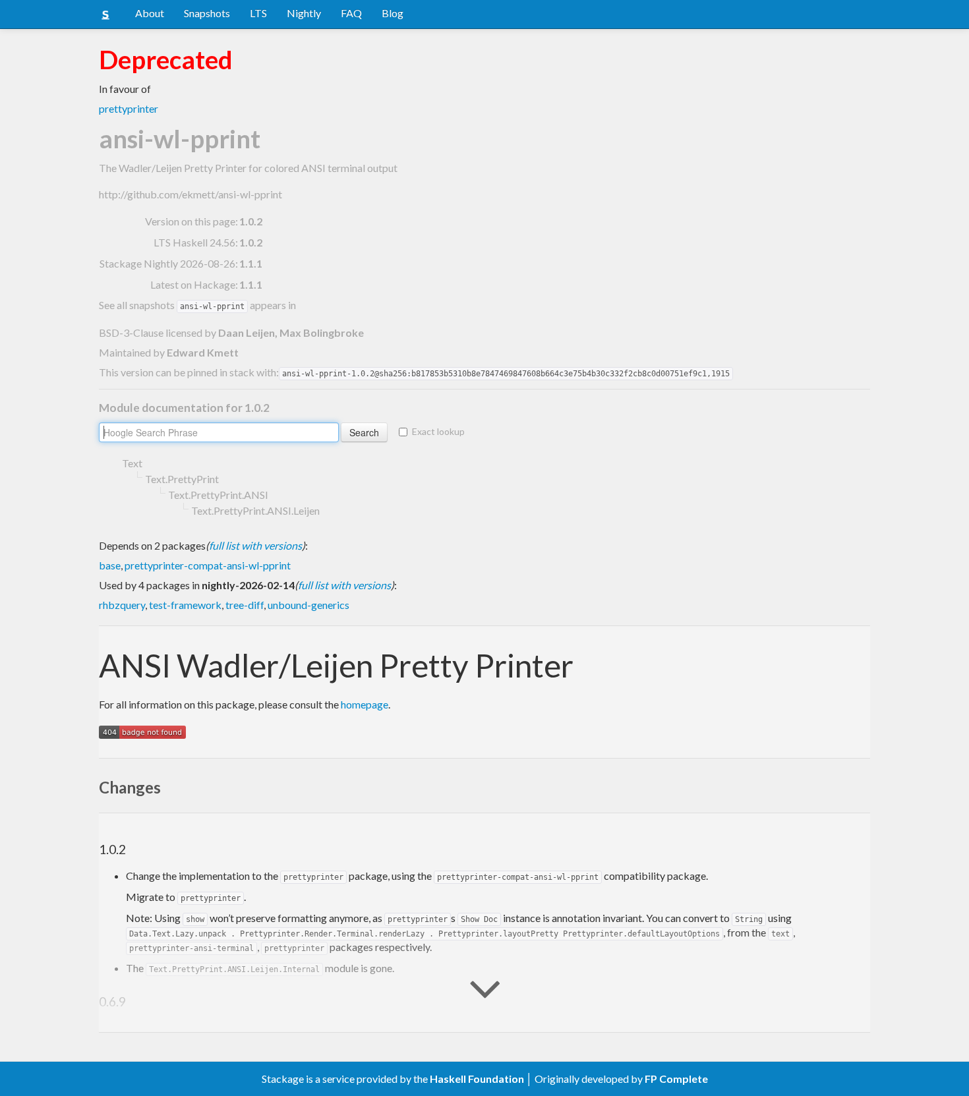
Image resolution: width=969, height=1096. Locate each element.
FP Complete (676, 1078)
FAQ (351, 13)
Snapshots (207, 13)
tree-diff (244, 604)
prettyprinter (128, 108)
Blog (392, 13)
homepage (364, 704)
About (149, 13)
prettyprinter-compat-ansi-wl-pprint (208, 565)
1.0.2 (250, 242)
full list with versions (255, 545)
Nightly (304, 13)
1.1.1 (250, 263)
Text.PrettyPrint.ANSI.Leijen (255, 510)
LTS (258, 13)
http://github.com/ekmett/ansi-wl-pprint (190, 194)
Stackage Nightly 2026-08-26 (167, 263)
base (110, 565)
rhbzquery (122, 604)
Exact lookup (438, 431)
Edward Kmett (203, 352)
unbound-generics (308, 604)
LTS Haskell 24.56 (194, 242)
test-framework (185, 604)
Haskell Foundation (477, 1078)
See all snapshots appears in (197, 305)
